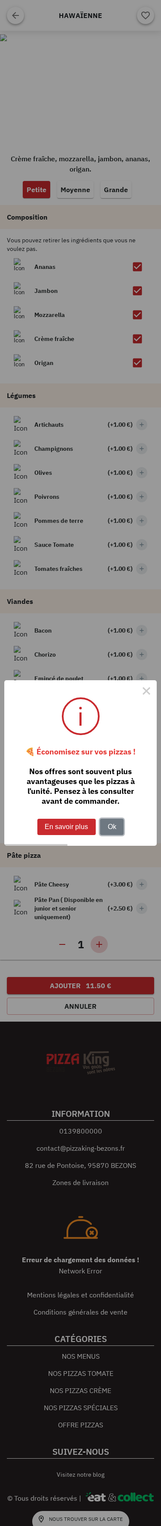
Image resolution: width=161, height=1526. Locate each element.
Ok (112, 826)
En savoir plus (66, 826)
